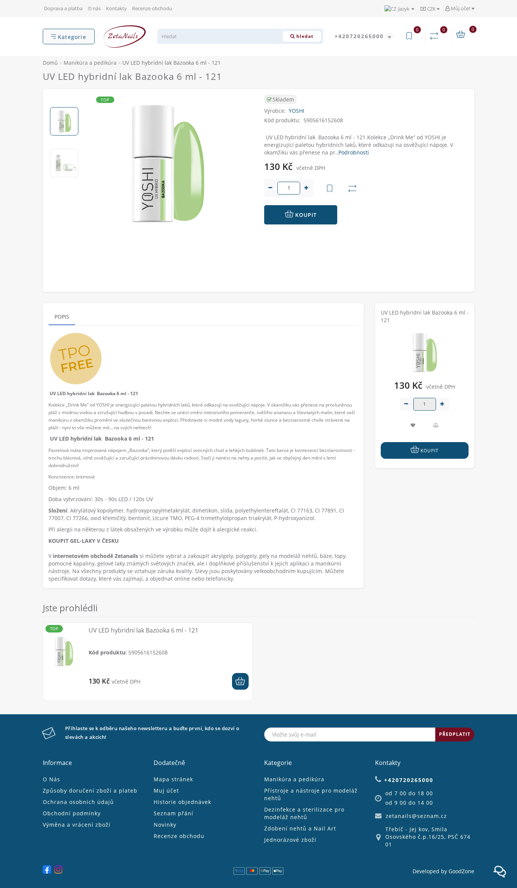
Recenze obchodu (152, 8)
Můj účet (461, 8)
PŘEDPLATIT (454, 734)
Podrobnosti (353, 152)
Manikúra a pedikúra (294, 779)
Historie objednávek (182, 801)
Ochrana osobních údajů (78, 801)
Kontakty (116, 8)
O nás (94, 8)
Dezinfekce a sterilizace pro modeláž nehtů (304, 813)
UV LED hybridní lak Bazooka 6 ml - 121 (143, 630)
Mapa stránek (173, 779)
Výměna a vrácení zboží (77, 824)
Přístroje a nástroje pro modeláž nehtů (311, 794)
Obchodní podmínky (72, 813)
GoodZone (461, 871)
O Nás (51, 779)
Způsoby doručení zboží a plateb (90, 790)
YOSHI (296, 110)
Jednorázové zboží (290, 839)
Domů (50, 62)
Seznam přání (173, 813)
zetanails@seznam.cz (416, 815)
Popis (62, 316)
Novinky (165, 824)
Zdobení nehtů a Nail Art (300, 828)
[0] (435, 36)
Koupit (305, 214)
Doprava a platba (63, 8)
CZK (431, 8)
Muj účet (166, 790)
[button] (64, 101)
